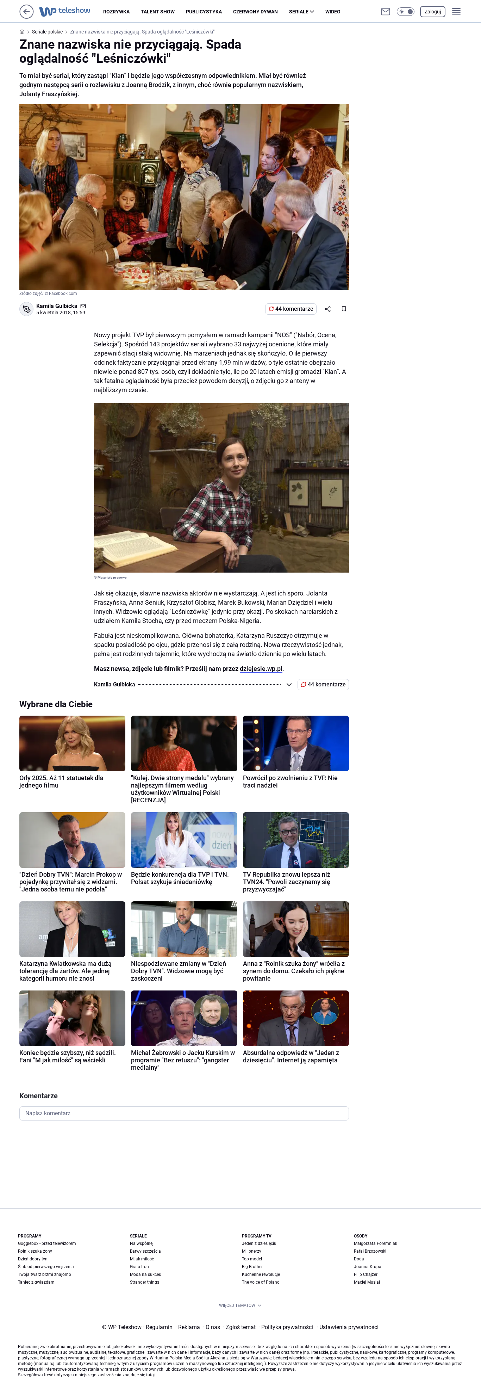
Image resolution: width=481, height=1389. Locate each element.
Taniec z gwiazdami (37, 1282)
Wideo (333, 11)
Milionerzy (251, 1251)
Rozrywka (116, 11)
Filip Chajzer (365, 1274)
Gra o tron (139, 1266)
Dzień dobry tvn (33, 1259)
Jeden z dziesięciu (259, 1243)
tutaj (150, 1374)
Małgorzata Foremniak (375, 1243)
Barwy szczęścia (145, 1251)
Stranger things (144, 1282)
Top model (252, 1259)
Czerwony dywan (255, 11)
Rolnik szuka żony (35, 1251)
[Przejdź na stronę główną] (26, 16)
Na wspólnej (142, 1243)
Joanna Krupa (367, 1266)
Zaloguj (433, 11)
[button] (405, 11)
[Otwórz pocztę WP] (385, 11)
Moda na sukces (145, 1274)
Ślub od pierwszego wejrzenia (46, 1266)
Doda (359, 1259)
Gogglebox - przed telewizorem (47, 1243)
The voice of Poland (261, 1282)
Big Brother (252, 1266)
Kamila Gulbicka (56, 306)
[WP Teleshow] (71, 11)
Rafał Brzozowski (370, 1251)
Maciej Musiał (367, 1282)
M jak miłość (142, 1259)
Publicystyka (204, 11)
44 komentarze (294, 308)
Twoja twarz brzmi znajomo (44, 1274)
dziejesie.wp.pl (261, 668)
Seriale (298, 11)
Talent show (158, 11)
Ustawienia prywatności (348, 1327)
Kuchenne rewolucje (261, 1274)
